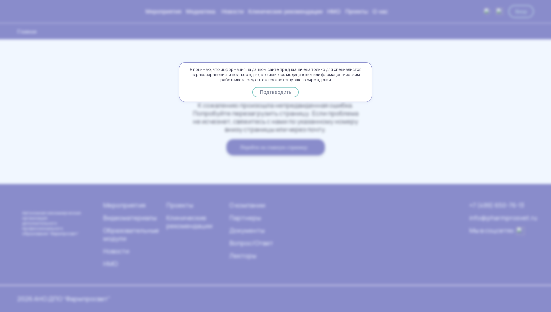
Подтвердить (275, 92)
